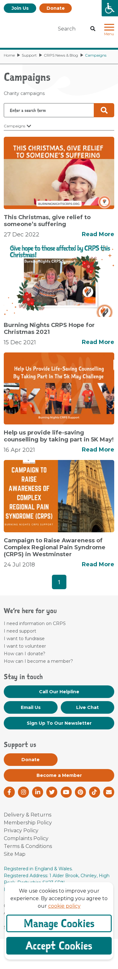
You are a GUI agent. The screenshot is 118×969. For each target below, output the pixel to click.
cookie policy (64, 906)
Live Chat (87, 707)
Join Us (20, 8)
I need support (20, 631)
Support (29, 55)
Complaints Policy (26, 838)
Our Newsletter (59, 723)
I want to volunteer (25, 646)
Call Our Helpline (59, 692)
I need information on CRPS (35, 623)
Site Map (14, 854)
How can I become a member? (38, 661)
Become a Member (59, 775)
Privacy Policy (21, 830)
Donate (56, 8)
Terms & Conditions (28, 846)
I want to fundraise (24, 638)
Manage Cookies (59, 923)
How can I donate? (24, 653)
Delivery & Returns (27, 815)
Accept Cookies (59, 945)
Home (9, 55)
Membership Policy (28, 823)
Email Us (31, 707)
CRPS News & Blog (61, 55)
